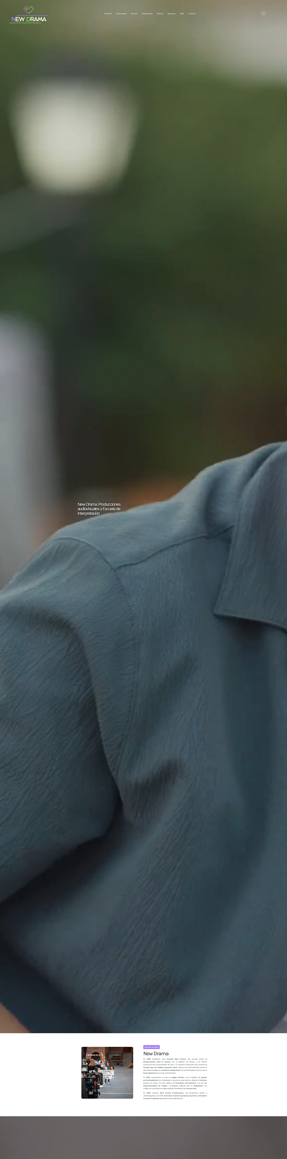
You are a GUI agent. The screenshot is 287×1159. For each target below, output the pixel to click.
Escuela (134, 14)
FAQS (182, 14)
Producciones (147, 14)
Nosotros (108, 14)
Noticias (160, 14)
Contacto (192, 14)
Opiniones (171, 14)
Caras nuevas (121, 14)
